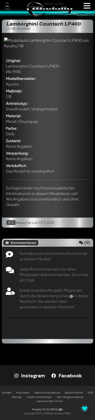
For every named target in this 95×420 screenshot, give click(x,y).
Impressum (22, 392)
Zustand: (13, 140)
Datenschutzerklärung (47, 392)
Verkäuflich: (16, 165)
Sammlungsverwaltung (70, 396)
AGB (90, 392)
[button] (86, 6)
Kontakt (6, 392)
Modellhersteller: (21, 78)
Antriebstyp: (17, 103)
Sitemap (17, 396)
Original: (13, 60)
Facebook (69, 376)
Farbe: (12, 128)
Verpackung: (17, 153)
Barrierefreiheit (74, 392)
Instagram (32, 376)
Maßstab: (14, 90)
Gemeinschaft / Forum (50, 400)
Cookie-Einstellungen (39, 396)
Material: (14, 115)
